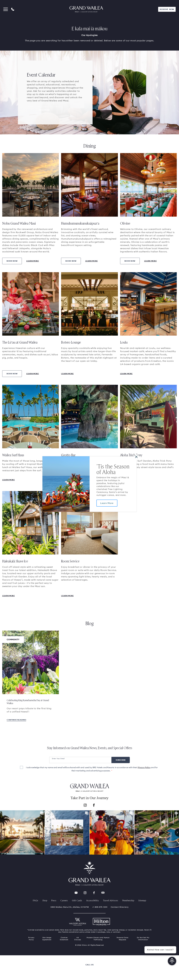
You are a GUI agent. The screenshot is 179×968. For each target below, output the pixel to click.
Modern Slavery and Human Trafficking (98, 939)
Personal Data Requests (122, 939)
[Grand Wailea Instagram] (85, 892)
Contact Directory (120, 907)
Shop (44, 900)
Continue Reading (16, 720)
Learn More (106, 503)
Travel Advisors (110, 900)
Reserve (167, 9)
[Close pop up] (136, 456)
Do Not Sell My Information (143, 939)
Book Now (12, 261)
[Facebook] (93, 806)
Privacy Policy (144, 767)
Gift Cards (77, 900)
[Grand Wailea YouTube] (76, 892)
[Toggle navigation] (5, 9)
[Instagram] (85, 806)
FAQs (35, 900)
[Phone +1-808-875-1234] (12, 9)
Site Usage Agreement (46, 939)
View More (44, 110)
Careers (64, 900)
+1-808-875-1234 (99, 907)
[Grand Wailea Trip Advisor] (103, 892)
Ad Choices (77, 939)
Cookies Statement (64, 939)
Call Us (89, 965)
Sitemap (142, 900)
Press (53, 900)
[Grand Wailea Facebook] (94, 892)
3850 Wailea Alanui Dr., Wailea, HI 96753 (69, 907)
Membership (128, 900)
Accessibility (92, 900)
